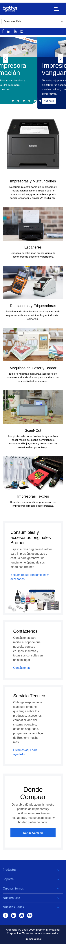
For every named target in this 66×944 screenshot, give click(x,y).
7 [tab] (46, 101)
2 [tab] (18, 101)
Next (60, 58)
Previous (5, 58)
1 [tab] (13, 101)
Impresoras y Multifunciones (33, 181)
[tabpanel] (33, 73)
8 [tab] (51, 101)
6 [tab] (40, 101)
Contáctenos (21, 667)
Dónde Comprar (33, 832)
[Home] (10, 9)
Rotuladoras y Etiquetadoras (33, 306)
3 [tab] (24, 101)
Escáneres (33, 247)
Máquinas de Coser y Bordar (33, 368)
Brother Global (33, 938)
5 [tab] (35, 101)
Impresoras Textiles (33, 496)
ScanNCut (33, 430)
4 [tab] (29, 101)
